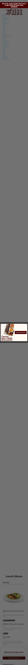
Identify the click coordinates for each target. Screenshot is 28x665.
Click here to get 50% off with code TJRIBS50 (15, 5)
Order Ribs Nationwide (20, 332)
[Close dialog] (26, 324)
